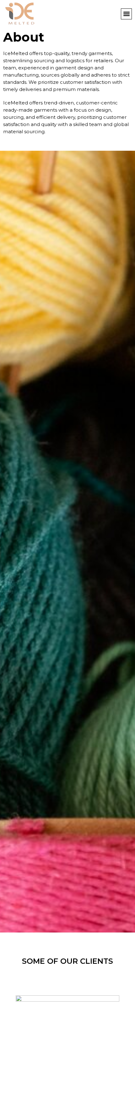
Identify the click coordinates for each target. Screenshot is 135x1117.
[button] (126, 13)
